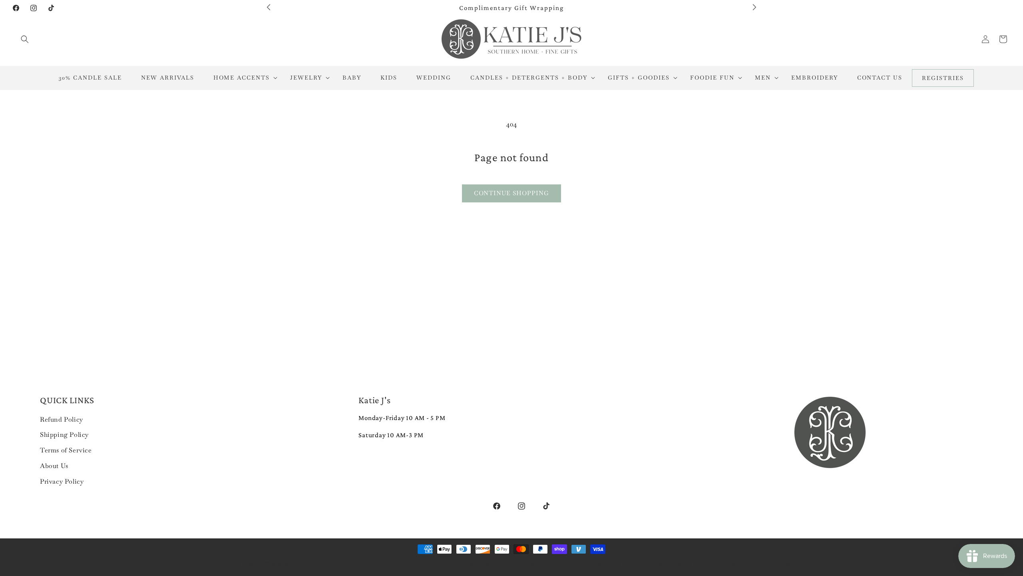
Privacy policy (552, 564)
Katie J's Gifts (316, 564)
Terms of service (615, 564)
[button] (25, 39)
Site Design (442, 564)
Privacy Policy (62, 481)
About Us (54, 466)
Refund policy (494, 564)
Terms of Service (66, 450)
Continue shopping (511, 193)
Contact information (752, 564)
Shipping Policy (64, 434)
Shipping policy (680, 564)
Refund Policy (61, 419)
